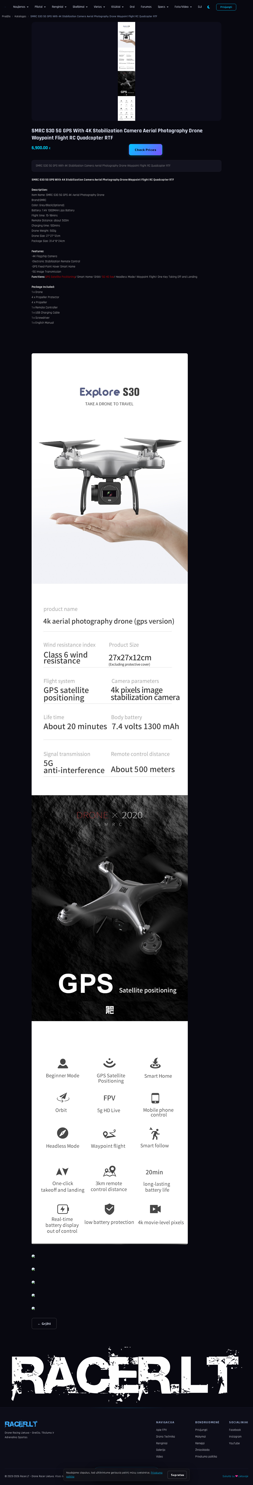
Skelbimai (78, 7)
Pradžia (6, 16)
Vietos (98, 7)
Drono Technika (165, 1437)
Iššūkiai (115, 7)
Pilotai (38, 7)
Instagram (235, 1437)
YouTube (234, 1443)
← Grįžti (44, 1323)
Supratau (177, 1474)
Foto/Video (182, 7)
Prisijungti (226, 7)
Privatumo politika (206, 1456)
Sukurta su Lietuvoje (235, 1476)
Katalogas (20, 16)
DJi (200, 7)
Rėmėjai (200, 1443)
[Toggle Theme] (208, 7)
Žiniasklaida (202, 1450)
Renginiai (57, 7)
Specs (161, 7)
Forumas (146, 7)
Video (159, 1456)
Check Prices (145, 150)
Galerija (160, 1450)
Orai (132, 7)
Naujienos (19, 7)
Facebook (235, 1430)
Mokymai (200, 1437)
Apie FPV (161, 1430)
